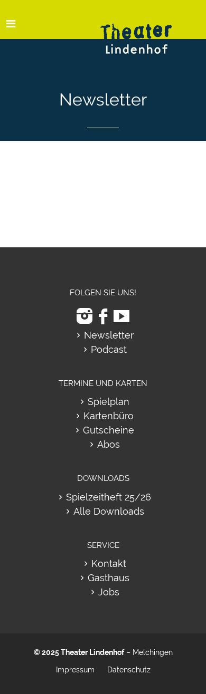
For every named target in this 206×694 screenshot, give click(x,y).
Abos (108, 444)
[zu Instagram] (84, 316)
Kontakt (108, 563)
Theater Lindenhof (92, 652)
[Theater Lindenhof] (145, 31)
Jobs (108, 591)
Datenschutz (129, 670)
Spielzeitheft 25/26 (108, 497)
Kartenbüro (108, 415)
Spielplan (108, 401)
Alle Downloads (108, 511)
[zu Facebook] (103, 316)
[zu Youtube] (121, 316)
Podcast (109, 349)
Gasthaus (108, 577)
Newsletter (109, 335)
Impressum (75, 670)
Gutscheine (108, 430)
